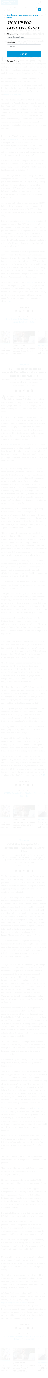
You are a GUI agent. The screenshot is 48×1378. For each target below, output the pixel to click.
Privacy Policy (13, 61)
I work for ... (12, 42)
